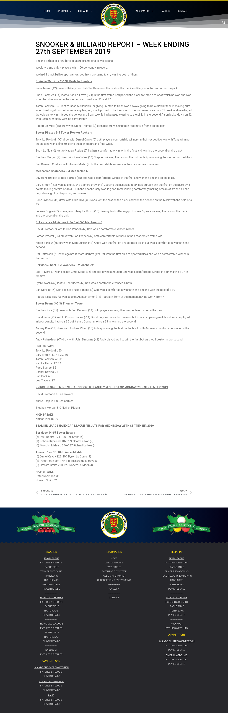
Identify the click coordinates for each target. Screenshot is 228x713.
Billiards (83, 11)
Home (47, 11)
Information (143, 11)
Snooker (63, 11)
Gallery (165, 11)
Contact (182, 11)
